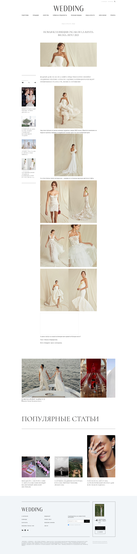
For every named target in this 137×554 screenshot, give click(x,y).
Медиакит (47, 516)
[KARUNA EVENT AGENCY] (44, 400)
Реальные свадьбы (76, 15)
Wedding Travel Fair (28, 525)
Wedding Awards (49, 522)
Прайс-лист (48, 519)
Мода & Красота (90, 15)
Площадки (36, 15)
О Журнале (25, 516)
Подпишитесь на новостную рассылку (76, 517)
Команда (24, 519)
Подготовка (25, 15)
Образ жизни (102, 15)
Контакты (110, 1)
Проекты (112, 15)
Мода (73, 23)
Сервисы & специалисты (60, 15)
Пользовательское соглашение (100, 541)
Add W (46, 525)
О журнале (104, 1)
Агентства (46, 15)
